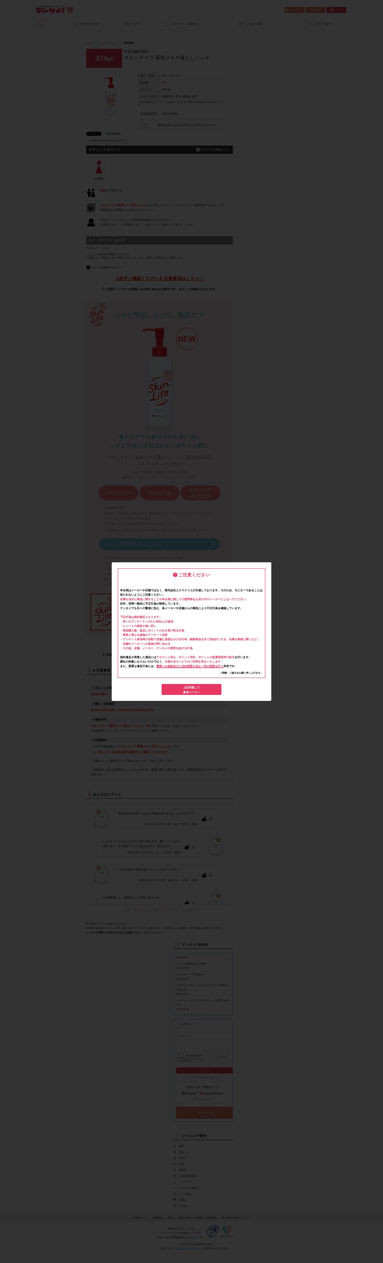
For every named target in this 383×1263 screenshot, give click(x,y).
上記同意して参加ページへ (191, 690)
